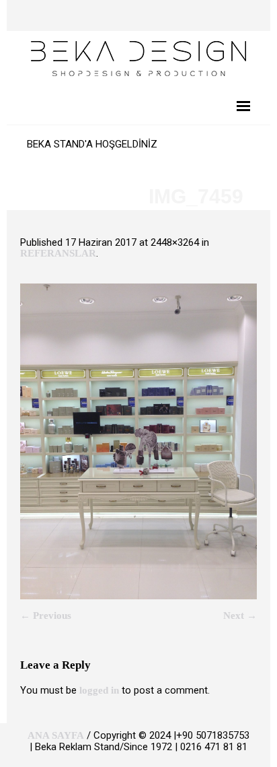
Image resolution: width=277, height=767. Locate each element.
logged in (99, 690)
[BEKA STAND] (138, 57)
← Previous (45, 615)
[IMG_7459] (138, 441)
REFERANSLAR (58, 253)
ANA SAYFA (56, 735)
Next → (240, 615)
